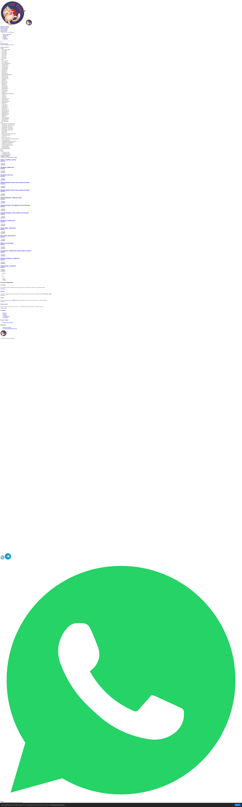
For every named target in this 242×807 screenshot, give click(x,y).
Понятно (237, 804)
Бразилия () (5, 73)
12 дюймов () (6, 154)
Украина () (4, 108)
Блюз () (4, 132)
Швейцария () (5, 113)
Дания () (4, 80)
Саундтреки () (6, 140)
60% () (4, 57)
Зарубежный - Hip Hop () (8, 142)
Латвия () (4, 96)
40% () (4, 54)
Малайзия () (5, 99)
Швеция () (5, 114)
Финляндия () (5, 111)
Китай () (4, 92)
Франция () (5, 112)
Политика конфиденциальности (10, 328)
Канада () (4, 91)
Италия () (4, 89)
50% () (4, 55)
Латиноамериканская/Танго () (9, 141)
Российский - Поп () (7, 128)
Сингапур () (5, 104)
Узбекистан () (5, 107)
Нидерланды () (5, 101)
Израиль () (4, 83)
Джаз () (4, 131)
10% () (4, 50)
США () (4, 106)
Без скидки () (6, 49)
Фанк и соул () (6, 137)
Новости (5, 313)
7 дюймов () (5, 152)
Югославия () (5, 117)
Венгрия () (5, 75)
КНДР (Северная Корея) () (8, 93)
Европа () (5, 82)
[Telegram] (8, 559)
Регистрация (6, 26)
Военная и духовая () (7, 143)
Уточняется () (5, 121)
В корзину (3, 164)
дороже (15, 157)
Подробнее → (3, 288)
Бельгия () (4, 72)
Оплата (4, 314)
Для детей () (5, 146)
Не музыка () (5, 147)
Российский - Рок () (7, 126)
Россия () (4, 62)
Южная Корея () (5, 118)
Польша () (5, 65)
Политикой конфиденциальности (58, 804)
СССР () (5, 60)
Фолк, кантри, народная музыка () (10, 138)
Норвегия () (5, 102)
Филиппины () (5, 109)
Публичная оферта (7, 327)
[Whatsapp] (121, 800)
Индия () (4, 84)
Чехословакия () (6, 63)
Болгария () (5, 64)
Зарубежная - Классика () (8, 124)
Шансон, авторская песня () (8, 133)
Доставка (5, 315)
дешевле (12, 157)
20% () (4, 52)
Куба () (4, 94)
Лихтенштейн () (5, 98)
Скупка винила (6, 316)
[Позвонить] (3, 559)
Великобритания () (7, 74)
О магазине (5, 317)
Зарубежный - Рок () (7, 127)
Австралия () (5, 68)
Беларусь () (4, 70)
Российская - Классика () (8, 123)
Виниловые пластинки (8, 322)
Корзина (2, 27)
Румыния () (5, 67)
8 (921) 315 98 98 (4, 29)
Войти (2, 26)
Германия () (5, 78)
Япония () (5, 120)
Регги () (4, 136)
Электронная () (6, 135)
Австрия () (4, 69)
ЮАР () (4, 116)
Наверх (2, 801)
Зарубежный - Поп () (7, 129)
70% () (4, 58)
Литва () (4, 97)
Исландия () (5, 87)
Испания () (5, 88)
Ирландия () (5, 86)
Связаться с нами (4, 307)
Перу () (4, 103)
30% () (4, 53)
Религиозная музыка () (7, 145)
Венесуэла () (5, 77)
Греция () (4, 79)
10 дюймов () (6, 153)
